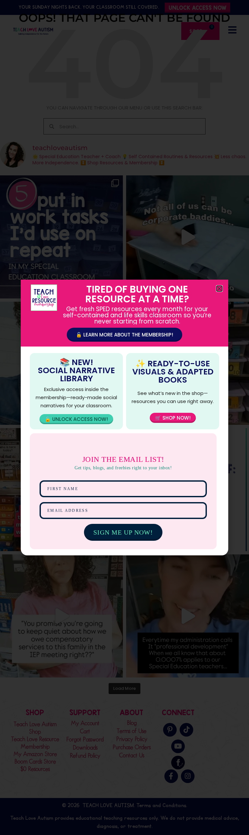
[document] (124, 417)
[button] (219, 288)
